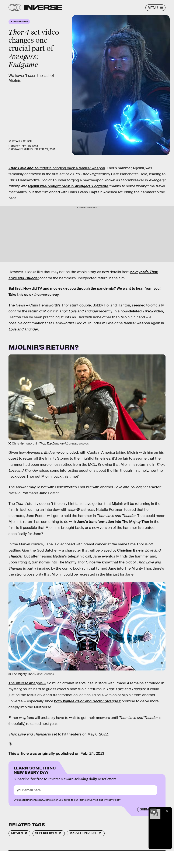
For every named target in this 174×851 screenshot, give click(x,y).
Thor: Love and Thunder (28, 168)
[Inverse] (43, 7)
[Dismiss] (167, 811)
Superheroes (46, 833)
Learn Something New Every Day (35, 769)
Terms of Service (88, 800)
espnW (74, 509)
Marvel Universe (83, 833)
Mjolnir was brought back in (68, 186)
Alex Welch (24, 141)
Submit (145, 809)
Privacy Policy (112, 800)
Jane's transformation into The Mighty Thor (113, 521)
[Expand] (153, 811)
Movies (17, 833)
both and (87, 701)
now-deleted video (142, 311)
